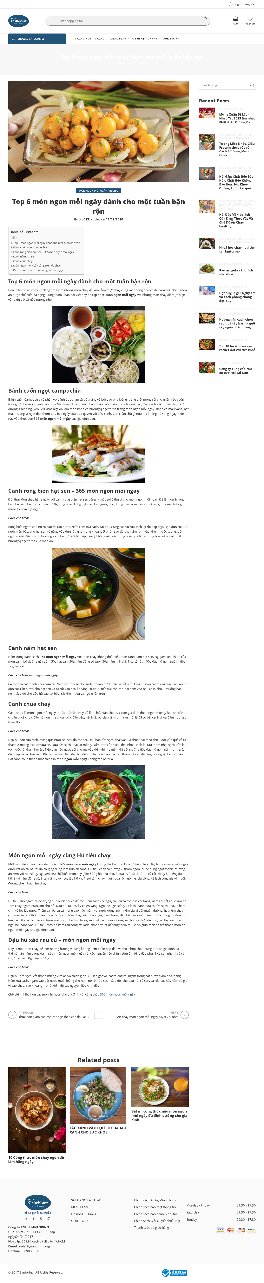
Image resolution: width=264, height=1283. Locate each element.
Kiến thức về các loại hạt (234, 207)
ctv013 (84, 219)
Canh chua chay (23, 261)
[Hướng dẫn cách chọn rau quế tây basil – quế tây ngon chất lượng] (207, 318)
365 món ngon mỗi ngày (117, 994)
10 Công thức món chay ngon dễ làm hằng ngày (36, 1159)
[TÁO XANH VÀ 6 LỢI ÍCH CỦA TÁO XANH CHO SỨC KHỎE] (98, 1095)
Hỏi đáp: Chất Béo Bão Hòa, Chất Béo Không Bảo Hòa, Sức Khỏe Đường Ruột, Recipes (236, 182)
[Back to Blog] (99, 1015)
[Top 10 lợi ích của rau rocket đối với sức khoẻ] (207, 344)
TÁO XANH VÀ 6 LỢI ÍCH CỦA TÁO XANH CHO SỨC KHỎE (98, 1130)
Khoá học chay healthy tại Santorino (237, 249)
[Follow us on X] (26, 1218)
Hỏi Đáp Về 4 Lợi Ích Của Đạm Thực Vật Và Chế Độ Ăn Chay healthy (236, 220)
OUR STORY (171, 38)
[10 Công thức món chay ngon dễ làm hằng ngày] (37, 1110)
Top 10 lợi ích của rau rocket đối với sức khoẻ (237, 348)
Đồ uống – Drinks (144, 38)
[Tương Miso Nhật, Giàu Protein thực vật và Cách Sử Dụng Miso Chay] (207, 142)
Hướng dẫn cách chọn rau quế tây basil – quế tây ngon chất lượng (237, 323)
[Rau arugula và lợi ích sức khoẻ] (207, 268)
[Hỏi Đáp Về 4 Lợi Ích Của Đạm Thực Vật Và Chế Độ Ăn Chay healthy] (207, 206)
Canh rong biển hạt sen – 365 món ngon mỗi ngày (43, 252)
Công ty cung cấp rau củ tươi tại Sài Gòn (235, 371)
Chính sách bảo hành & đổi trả (155, 1214)
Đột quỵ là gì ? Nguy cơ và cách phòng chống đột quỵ (237, 297)
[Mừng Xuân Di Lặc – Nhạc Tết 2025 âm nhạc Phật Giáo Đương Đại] (207, 113)
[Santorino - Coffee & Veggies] (18, 21)
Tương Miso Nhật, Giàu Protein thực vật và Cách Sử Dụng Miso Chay (237, 149)
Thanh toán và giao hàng (151, 1228)
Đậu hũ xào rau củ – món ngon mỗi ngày (38, 270)
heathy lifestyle (233, 264)
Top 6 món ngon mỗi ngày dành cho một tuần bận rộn (46, 243)
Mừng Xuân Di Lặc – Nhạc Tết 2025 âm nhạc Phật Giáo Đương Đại (237, 118)
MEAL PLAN (118, 38)
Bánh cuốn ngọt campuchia (30, 247)
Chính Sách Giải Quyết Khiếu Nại (157, 1221)
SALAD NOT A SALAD (90, 38)
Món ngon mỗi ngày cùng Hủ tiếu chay (37, 265)
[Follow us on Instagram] (49, 1219)
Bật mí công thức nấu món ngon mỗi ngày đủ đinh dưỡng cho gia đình (159, 1115)
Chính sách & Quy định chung (155, 1200)
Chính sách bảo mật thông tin (155, 1207)
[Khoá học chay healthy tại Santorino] (207, 243)
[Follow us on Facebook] (33, 1218)
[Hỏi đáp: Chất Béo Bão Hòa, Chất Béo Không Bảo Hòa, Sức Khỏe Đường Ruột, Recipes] (207, 173)
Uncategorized (232, 108)
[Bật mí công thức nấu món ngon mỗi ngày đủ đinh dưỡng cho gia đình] (160, 1087)
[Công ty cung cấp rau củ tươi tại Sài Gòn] (207, 367)
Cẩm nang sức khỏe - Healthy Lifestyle (237, 136)
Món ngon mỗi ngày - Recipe (138, 63)
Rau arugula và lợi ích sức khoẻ (236, 272)
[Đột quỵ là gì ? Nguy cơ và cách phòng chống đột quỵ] (207, 290)
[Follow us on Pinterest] (41, 1218)
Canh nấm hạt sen (24, 256)
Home (109, 63)
